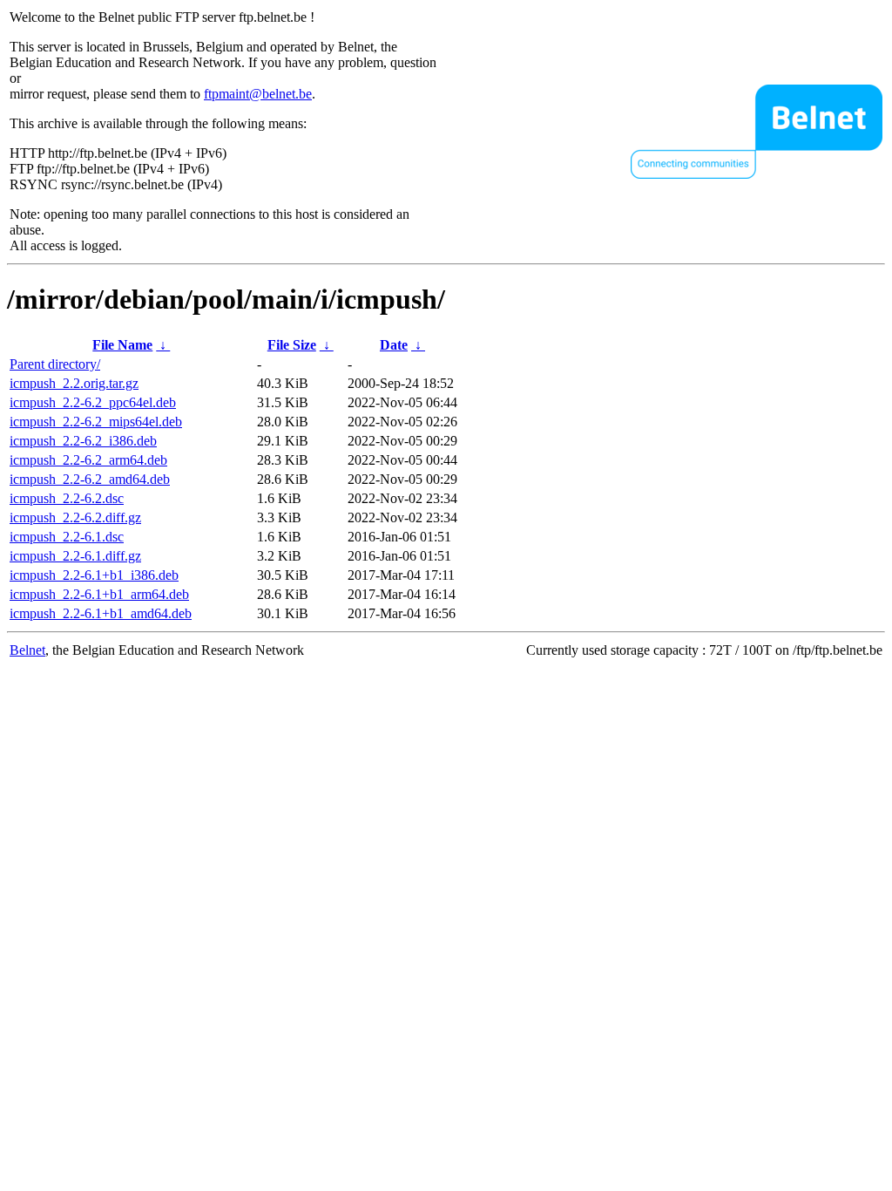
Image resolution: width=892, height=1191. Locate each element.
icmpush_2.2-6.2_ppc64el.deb (93, 402)
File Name (122, 344)
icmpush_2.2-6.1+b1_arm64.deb (99, 594)
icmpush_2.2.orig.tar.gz (74, 383)
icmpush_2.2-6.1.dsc (67, 536)
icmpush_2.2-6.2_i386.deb (83, 440)
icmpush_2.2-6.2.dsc (67, 498)
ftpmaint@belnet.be (258, 93)
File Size (291, 344)
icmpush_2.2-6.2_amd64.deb (90, 479)
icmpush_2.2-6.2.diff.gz (75, 517)
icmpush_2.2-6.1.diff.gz (75, 555)
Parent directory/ (55, 364)
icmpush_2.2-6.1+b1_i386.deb (94, 575)
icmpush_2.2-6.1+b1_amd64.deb (101, 613)
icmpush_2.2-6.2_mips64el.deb (96, 421)
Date (394, 344)
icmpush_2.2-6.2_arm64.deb (88, 460)
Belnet (27, 650)
